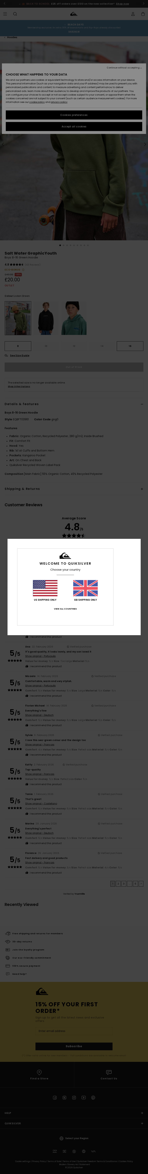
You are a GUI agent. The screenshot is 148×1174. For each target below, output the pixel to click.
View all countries (65, 608)
